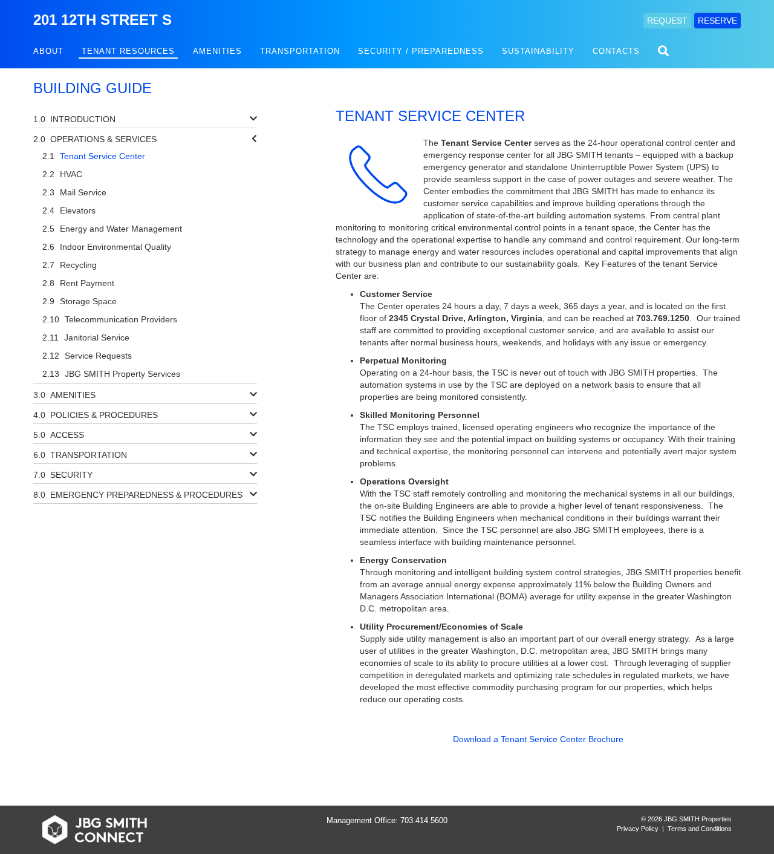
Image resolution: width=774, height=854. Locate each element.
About (48, 51)
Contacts (616, 51)
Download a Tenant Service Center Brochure (538, 739)
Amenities (217, 51)
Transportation (300, 51)
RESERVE (717, 20)
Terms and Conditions (700, 828)
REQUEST (667, 20)
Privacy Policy (638, 828)
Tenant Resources (128, 51)
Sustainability (538, 51)
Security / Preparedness (421, 51)
